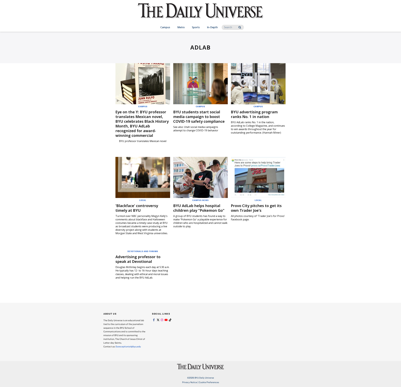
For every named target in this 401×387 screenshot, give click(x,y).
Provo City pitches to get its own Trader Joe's (256, 208)
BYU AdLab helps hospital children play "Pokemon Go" (198, 208)
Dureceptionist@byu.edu (128, 346)
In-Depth (212, 27)
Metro (181, 27)
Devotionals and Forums (143, 251)
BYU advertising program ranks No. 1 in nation (254, 114)
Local (142, 200)
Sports (196, 27)
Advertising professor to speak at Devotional (137, 259)
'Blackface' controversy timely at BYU (136, 208)
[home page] (200, 14)
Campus (165, 27)
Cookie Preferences (209, 382)
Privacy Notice (189, 382)
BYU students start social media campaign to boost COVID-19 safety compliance (199, 116)
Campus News (200, 200)
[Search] (239, 27)
